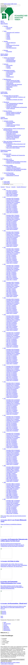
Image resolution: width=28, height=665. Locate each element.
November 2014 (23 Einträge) (13, 384)
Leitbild (8, 36)
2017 (4, 331)
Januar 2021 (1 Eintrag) (11, 279)
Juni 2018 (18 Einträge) (11, 323)
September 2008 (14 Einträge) (13, 487)
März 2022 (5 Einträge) (11, 260)
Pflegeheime (6, 102)
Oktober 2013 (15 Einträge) (12, 402)
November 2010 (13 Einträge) (13, 451)
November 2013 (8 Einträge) (12, 401)
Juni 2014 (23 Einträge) (11, 390)
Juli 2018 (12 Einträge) (11, 322)
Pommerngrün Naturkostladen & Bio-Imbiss (16, 161)
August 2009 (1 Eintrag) (11, 472)
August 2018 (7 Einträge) (12, 321)
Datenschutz (6, 627)
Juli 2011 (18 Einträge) (11, 439)
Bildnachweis (6, 628)
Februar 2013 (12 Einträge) (12, 412)
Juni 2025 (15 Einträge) (11, 206)
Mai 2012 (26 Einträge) (11, 425)
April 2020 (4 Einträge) (11, 292)
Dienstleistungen (7, 79)
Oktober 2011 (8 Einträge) (12, 436)
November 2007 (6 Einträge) (12, 501)
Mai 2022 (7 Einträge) (11, 257)
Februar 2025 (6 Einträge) (12, 211)
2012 (4, 415)
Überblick (5, 26)
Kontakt (5, 625)
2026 (4, 189)
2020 (4, 281)
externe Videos (5, 641)
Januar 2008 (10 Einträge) (12, 498)
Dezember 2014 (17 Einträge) (13, 383)
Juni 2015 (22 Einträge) (11, 374)
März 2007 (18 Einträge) (12, 512)
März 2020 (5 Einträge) (11, 294)
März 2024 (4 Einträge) (11, 226)
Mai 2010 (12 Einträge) (11, 459)
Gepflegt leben (4, 92)
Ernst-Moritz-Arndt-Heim (12, 131)
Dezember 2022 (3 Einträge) (12, 248)
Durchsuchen (4, 6)
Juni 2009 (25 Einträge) (11, 474)
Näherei (8, 88)
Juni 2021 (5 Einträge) (11, 273)
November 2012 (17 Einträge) (13, 417)
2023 (4, 230)
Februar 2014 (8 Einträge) (12, 396)
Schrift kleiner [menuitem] (6, 183)
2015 (4, 365)
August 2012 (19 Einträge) (12, 421)
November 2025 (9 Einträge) (12, 199)
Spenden (8, 39)
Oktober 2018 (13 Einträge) (12, 318)
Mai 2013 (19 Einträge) (11, 408)
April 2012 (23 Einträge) (12, 427)
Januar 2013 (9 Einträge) (12, 414)
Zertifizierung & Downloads (12, 45)
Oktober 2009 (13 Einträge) (12, 469)
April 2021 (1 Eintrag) (11, 275)
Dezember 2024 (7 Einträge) (12, 215)
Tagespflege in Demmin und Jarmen (14, 99)
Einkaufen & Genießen (6, 150)
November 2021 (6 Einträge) (12, 266)
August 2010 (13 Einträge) (12, 455)
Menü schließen (4, 23)
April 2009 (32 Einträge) (12, 477)
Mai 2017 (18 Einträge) (11, 341)
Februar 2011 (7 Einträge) (12, 446)
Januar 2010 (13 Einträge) (12, 464)
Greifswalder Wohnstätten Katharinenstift (15, 146)
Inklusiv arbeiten (4, 54)
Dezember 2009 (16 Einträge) (13, 467)
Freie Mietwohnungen (11, 47)
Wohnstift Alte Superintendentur (13, 135)
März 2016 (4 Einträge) (11, 361)
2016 (4, 348)
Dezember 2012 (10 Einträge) (13, 416)
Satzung (8, 33)
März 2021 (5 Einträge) (11, 277)
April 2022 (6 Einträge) (11, 259)
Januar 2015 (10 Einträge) (12, 380)
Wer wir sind (9, 27)
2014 (4, 381)
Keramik (8, 66)
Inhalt (4, 622)
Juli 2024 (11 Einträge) (11, 221)
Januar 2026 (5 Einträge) (12, 195)
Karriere (2, 178)
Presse (7, 44)
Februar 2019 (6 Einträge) (12, 312)
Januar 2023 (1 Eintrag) (11, 246)
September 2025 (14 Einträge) (13, 202)
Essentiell (4, 638)
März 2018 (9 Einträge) (11, 327)
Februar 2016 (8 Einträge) (12, 362)
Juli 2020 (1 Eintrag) (11, 288)
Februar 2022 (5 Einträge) (12, 261)
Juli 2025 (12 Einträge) (11, 204)
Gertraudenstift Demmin (11, 104)
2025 (4, 197)
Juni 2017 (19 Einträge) (11, 340)
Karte (3, 644)
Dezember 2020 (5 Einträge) (12, 282)
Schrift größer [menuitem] (6, 181)
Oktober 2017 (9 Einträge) (12, 335)
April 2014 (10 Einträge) (12, 393)
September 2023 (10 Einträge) (13, 235)
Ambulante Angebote (8, 121)
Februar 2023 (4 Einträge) (12, 244)
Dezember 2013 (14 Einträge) (13, 399)
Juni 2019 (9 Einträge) (11, 306)
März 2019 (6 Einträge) (11, 310)
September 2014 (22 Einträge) (13, 386)
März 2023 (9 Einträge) (11, 243)
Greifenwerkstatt (10, 59)
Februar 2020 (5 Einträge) (12, 295)
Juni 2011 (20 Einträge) (11, 441)
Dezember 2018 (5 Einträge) (12, 315)
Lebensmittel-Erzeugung (9, 70)
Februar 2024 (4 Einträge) (12, 228)
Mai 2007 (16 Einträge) (11, 509)
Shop (2, 179)
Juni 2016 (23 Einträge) (11, 357)
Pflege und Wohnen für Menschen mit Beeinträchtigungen (12, 142)
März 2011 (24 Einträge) (11, 445)
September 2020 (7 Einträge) (12, 286)
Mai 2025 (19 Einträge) (11, 207)
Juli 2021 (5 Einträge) (11, 272)
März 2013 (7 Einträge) (11, 411)
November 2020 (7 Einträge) (12, 283)
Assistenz (3, 117)
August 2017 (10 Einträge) (12, 337)
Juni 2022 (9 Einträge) (11, 256)
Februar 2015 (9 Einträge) (12, 379)
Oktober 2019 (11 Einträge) (12, 301)
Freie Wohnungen (10, 114)
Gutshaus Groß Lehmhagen (12, 137)
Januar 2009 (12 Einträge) (12, 481)
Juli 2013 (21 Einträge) (11, 406)
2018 (4, 314)
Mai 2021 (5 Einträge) (11, 274)
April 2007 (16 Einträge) (12, 510)
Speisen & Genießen (8, 165)
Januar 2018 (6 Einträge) (12, 330)
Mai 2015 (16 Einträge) (11, 375)
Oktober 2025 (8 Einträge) (12, 201)
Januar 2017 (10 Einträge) (12, 346)
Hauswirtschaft (9, 83)
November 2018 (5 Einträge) (12, 317)
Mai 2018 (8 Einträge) (11, 325)
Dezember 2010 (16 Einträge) (13, 450)
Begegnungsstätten (10, 122)
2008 (4, 482)
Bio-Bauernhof (9, 73)
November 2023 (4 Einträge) (12, 233)
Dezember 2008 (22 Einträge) (13, 483)
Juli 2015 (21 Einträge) (11, 372)
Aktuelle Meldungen (11, 42)
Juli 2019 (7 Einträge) (11, 305)
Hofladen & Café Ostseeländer (13, 162)
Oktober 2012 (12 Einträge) (12, 419)
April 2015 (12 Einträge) (12, 376)
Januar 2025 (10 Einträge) (12, 212)
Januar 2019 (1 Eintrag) (11, 313)
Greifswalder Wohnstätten (12, 132)
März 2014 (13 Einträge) (12, 394)
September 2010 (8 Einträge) (12, 454)
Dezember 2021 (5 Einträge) (12, 265)
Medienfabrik (9, 87)
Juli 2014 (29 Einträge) (11, 389)
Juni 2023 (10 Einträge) (11, 239)
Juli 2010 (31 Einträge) (11, 456)
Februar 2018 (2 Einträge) (12, 328)
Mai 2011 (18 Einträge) (11, 442)
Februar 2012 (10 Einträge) (12, 429)
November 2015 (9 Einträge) (12, 367)
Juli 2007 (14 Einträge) (11, 507)
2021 (4, 264)
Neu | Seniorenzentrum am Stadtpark (14, 103)
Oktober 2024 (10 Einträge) (12, 217)
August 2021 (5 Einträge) (12, 270)
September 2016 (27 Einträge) (13, 353)
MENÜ (2, 21)
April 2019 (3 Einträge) (11, 309)
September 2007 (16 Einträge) (13, 504)
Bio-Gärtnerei (9, 74)
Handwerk (5, 64)
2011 (4, 432)
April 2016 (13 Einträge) (12, 359)
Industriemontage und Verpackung (14, 84)
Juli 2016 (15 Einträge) (11, 355)
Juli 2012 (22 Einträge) (11, 423)
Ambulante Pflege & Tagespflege (11, 95)
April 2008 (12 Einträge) (12, 494)
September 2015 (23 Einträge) (13, 370)
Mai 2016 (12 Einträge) (11, 358)
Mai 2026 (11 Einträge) (11, 190)
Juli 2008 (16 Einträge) (11, 490)
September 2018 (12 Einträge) (13, 319)
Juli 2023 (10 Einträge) (11, 238)
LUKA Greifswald (10, 126)
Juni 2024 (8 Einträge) (11, 223)
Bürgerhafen (9, 51)
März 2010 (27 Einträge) (12, 461)
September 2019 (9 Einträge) (12, 303)
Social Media (5, 642)
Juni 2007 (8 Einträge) (11, 508)
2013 (4, 398)
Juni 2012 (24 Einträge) (11, 424)
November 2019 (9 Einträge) (12, 300)
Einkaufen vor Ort (7, 159)
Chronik (8, 37)
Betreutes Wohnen (7, 111)
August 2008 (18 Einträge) (12, 488)
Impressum (5, 626)
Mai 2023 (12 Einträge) (11, 241)
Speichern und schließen (6, 661)
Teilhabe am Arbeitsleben (9, 57)
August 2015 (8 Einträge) (12, 371)
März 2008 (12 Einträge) (12, 495)
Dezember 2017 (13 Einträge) (13, 332)
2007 (4, 499)
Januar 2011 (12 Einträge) (12, 447)
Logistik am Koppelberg (11, 85)
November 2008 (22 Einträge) (13, 485)
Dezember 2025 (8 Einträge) (12, 198)
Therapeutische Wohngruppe (12, 136)
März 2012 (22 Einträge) (12, 428)
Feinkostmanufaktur (10, 71)
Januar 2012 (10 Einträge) (12, 430)
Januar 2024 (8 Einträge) (12, 229)
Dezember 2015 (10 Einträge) (13, 366)
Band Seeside (9, 65)
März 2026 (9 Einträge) (11, 193)
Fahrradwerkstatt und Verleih (12, 80)
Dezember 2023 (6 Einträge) (12, 232)
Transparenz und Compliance (13, 32)
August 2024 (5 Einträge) (12, 220)
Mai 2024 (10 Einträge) (11, 224)
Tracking (4, 640)
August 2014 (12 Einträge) (12, 388)
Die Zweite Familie (10, 139)
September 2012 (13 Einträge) (13, 420)
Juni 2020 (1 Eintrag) (11, 290)
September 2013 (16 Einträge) (13, 403)
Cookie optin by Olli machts (7, 663)
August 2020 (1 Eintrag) (11, 287)
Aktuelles (5, 41)
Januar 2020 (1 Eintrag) (11, 296)
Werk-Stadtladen (10, 160)
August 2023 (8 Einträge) (12, 237)
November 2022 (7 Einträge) (12, 250)
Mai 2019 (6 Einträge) (11, 308)
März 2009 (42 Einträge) (12, 478)
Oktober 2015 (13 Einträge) (12, 368)
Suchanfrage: (4, 5)
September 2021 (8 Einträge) (12, 269)
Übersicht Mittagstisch (11, 166)
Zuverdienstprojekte (10, 61)
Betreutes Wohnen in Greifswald (13, 112)
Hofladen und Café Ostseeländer (13, 170)
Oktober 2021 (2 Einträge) (12, 268)
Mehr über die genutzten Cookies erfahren (10, 662)
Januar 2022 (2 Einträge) (12, 263)
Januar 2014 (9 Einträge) (12, 397)
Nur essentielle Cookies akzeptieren (16, 659)
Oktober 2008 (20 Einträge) (12, 486)
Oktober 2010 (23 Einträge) (12, 452)
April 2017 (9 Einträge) (11, 343)
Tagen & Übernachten (8, 173)
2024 (4, 213)
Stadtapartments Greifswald (12, 175)
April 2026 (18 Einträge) (12, 192)
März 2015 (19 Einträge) (12, 377)
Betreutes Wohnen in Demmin (13, 113)
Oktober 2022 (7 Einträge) (12, 251)
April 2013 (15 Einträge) (12, 410)
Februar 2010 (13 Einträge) (12, 463)
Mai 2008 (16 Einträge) (11, 492)
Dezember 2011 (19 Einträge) (13, 433)
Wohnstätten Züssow (11, 133)
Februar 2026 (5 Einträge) (12, 194)
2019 (4, 297)
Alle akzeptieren (4, 659)
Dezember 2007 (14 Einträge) (13, 500)
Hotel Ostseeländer (10, 174)
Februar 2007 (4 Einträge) (12, 513)
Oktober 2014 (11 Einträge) (12, 385)
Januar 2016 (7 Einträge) (12, 363)
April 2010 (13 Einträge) (12, 460)
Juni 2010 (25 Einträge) (11, 457)
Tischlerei (8, 68)
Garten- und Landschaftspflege (13, 81)
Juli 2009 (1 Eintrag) (11, 473)
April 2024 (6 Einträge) (11, 225)
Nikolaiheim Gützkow (11, 106)
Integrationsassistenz (11, 60)
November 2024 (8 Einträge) (12, 216)
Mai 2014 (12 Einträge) (11, 392)
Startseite (3, 186)
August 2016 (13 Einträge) (12, 354)
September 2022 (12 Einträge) (13, 252)
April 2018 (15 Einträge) (12, 326)
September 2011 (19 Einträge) (13, 437)
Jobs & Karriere (7, 623)
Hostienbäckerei (10, 76)
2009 (4, 465)
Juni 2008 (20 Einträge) (11, 491)
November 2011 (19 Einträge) (13, 434)
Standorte (8, 28)
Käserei (8, 75)
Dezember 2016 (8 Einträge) (12, 349)
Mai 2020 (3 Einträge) (11, 291)
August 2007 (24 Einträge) (12, 505)
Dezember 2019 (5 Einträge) (12, 299)
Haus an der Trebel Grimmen (13, 147)
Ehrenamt (5, 50)
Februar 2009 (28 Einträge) (12, 479)
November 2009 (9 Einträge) (12, 468)
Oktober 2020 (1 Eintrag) (12, 284)
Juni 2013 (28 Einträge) (11, 407)
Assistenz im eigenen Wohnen (13, 124)
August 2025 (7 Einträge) (12, 203)
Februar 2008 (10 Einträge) (12, 496)
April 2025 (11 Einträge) (11, 208)
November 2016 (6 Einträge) (12, 350)
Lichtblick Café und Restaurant (13, 167)
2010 (4, 448)
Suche (15, 3)
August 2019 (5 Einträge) (12, 304)
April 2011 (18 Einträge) (11, 443)
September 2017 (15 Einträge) (13, 336)
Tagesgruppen (9, 123)
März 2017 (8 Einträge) (11, 344)
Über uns (3, 22)
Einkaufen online (7, 154)
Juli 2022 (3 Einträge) (11, 255)
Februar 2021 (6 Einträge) (12, 278)
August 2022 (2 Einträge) (12, 253)
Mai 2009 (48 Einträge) (11, 476)
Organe (8, 35)
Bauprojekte (9, 46)
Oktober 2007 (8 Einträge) (12, 503)
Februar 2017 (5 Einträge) (12, 345)
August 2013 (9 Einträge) (12, 405)
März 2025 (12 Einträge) (12, 210)
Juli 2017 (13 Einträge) (11, 339)
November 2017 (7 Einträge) (12, 334)
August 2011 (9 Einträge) (12, 438)
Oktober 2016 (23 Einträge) (12, 352)
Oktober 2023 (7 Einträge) (12, 234)
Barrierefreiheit (6, 630)
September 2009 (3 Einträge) (12, 470)
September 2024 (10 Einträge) (13, 219)
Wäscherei (8, 89)
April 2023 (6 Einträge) (11, 242)
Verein (4, 31)
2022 (4, 247)
